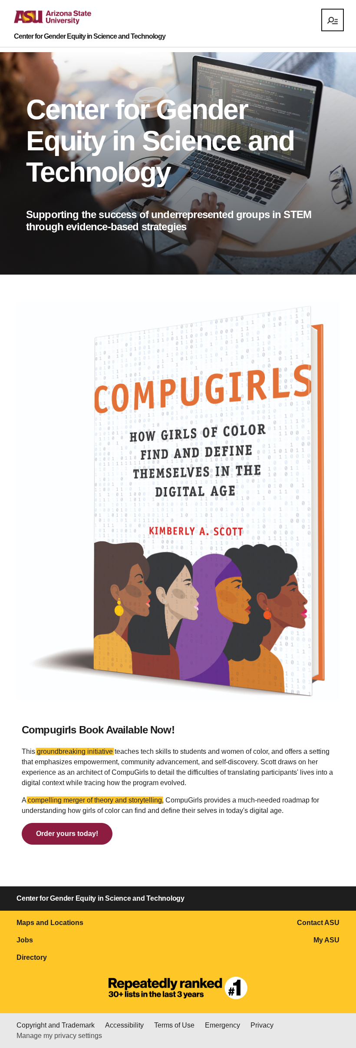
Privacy (262, 1025)
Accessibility (124, 1025)
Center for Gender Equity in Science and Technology (89, 36)
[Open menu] (332, 20)
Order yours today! (67, 833)
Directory (31, 957)
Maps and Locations (49, 922)
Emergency (222, 1025)
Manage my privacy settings (59, 1035)
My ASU (326, 940)
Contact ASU (318, 922)
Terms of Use (174, 1025)
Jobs (24, 940)
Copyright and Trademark (55, 1025)
